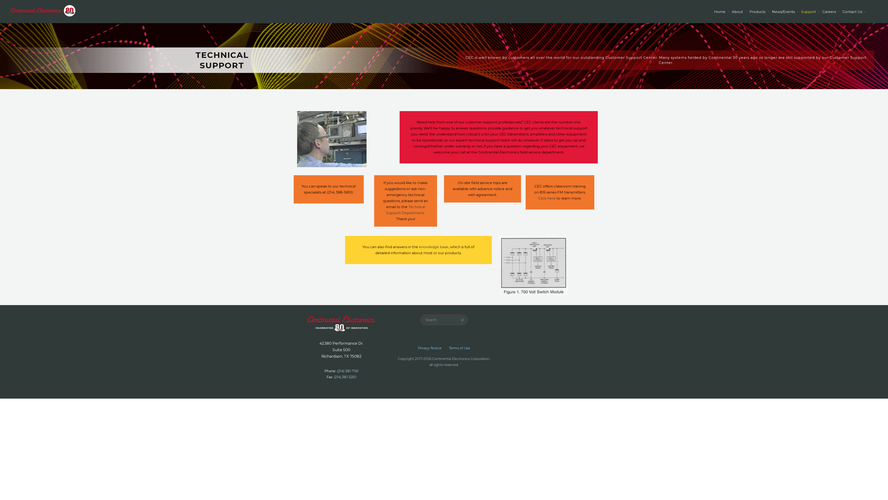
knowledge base (433, 247)
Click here (547, 198)
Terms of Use (459, 348)
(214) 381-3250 (345, 377)
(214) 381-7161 (348, 371)
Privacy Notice (429, 348)
